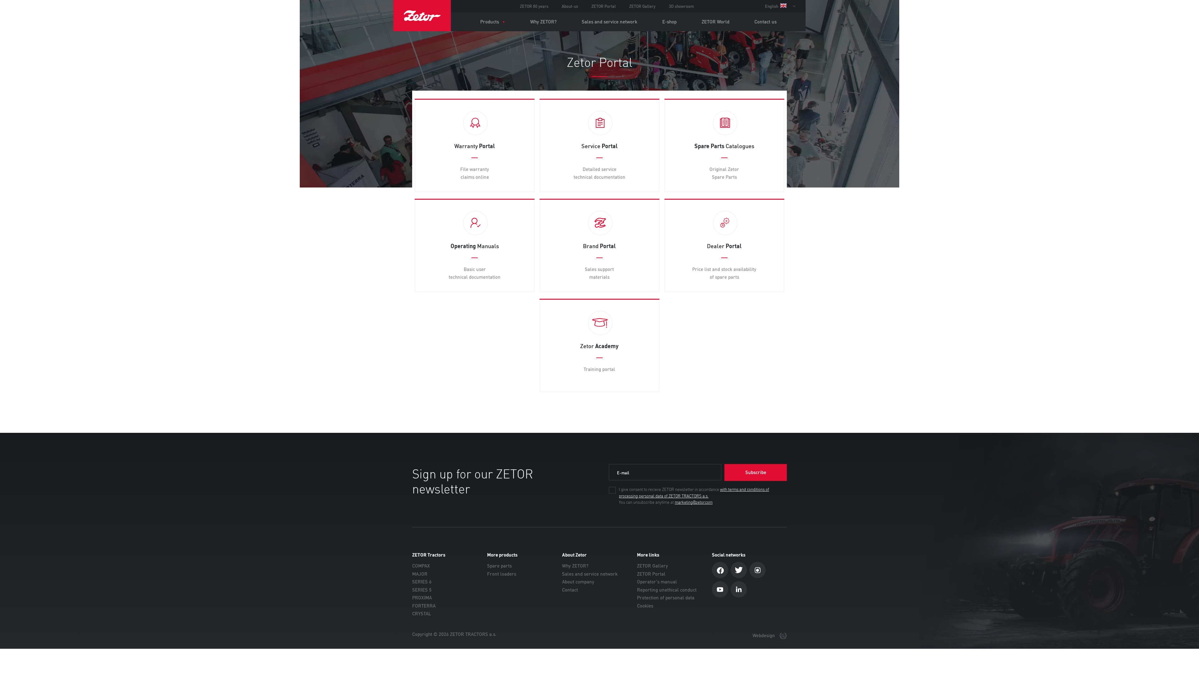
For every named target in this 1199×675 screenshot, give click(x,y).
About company (578, 582)
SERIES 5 (422, 590)
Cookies (645, 606)
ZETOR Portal (603, 6)
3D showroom (681, 6)
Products (489, 22)
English (772, 6)
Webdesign (764, 635)
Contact (570, 590)
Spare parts (499, 566)
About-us (570, 6)
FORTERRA (424, 606)
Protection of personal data (665, 598)
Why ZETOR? (543, 22)
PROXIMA (422, 598)
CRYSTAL (421, 614)
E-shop (669, 22)
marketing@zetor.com (694, 502)
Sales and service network (609, 22)
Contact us (765, 22)
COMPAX (421, 566)
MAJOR (419, 574)
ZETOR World (715, 22)
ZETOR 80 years (534, 6)
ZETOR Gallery (642, 6)
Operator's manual (657, 582)
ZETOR (422, 15)
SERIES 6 (422, 582)
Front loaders (501, 574)
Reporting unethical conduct (667, 590)
